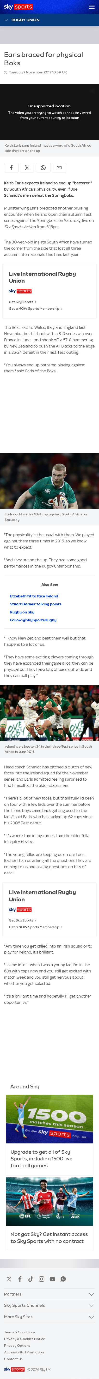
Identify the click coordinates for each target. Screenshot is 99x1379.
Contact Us (13, 1359)
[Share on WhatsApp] (43, 167)
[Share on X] (27, 167)
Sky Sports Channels (24, 1305)
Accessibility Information (24, 1352)
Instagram (42, 1279)
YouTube (52, 1279)
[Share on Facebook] (11, 167)
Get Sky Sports (21, 301)
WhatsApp (63, 1279)
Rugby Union (25, 20)
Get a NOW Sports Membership (34, 308)
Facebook (20, 1279)
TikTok (31, 1279)
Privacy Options (17, 1345)
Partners (13, 1294)
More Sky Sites (18, 1317)
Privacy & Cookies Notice (24, 1338)
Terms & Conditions (19, 1332)
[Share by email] (59, 167)
